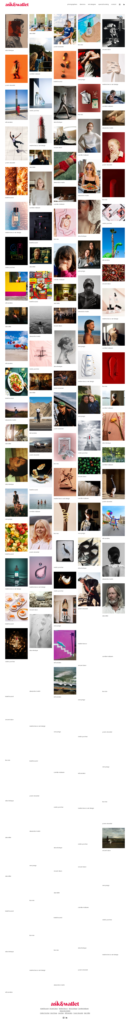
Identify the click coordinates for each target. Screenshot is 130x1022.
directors (82, 4)
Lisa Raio (61, 1013)
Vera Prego (53, 1013)
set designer (92, 4)
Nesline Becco (63, 1008)
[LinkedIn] (124, 4)
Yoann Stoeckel (78, 1013)
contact (113, 4)
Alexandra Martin (65, 1011)
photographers (72, 4)
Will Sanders (68, 1013)
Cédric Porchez (45, 1013)
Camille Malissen (83, 1008)
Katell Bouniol (44, 1008)
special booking (103, 4)
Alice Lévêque (73, 1008)
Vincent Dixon (53, 1008)
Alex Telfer (87, 1013)
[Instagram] (120, 4)
